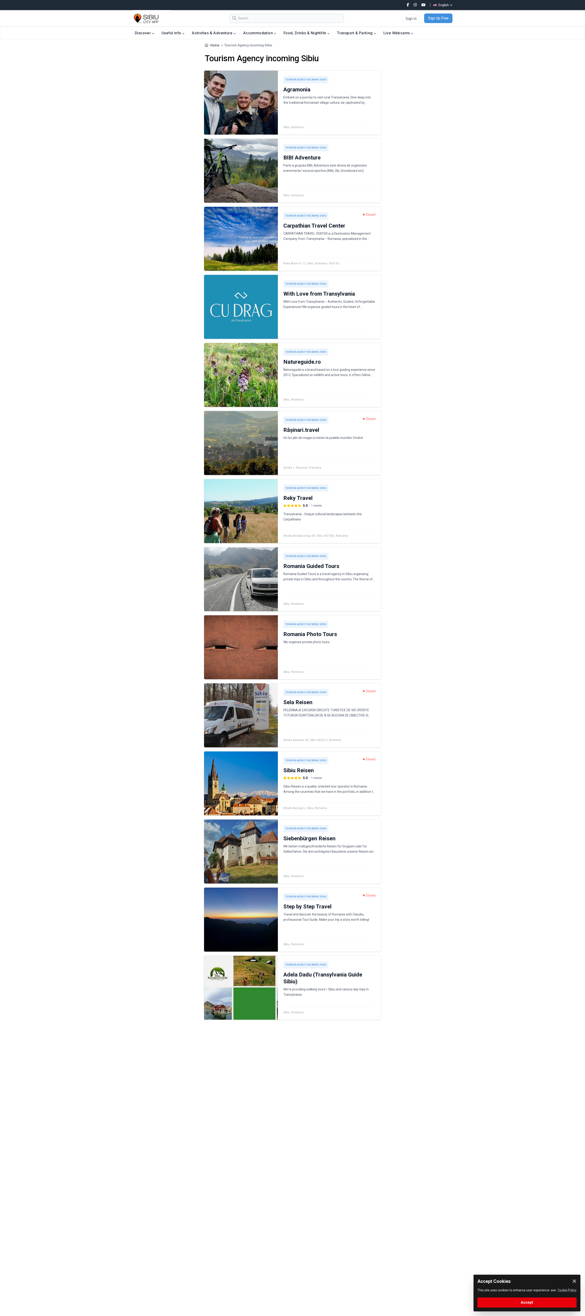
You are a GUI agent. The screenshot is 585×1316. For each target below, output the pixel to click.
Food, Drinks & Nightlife (305, 33)
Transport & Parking (355, 33)
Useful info (172, 33)
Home (214, 45)
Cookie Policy (567, 1290)
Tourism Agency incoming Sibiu (306, 79)
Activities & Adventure (212, 33)
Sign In (411, 18)
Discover (143, 33)
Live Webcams (397, 33)
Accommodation (258, 33)
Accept (527, 1302)
